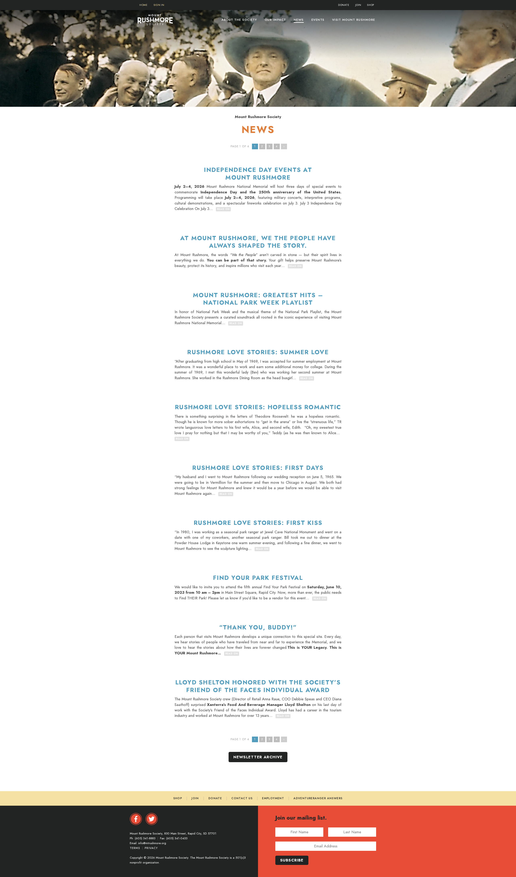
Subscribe (292, 860)
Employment (273, 798)
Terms (135, 848)
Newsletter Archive (258, 757)
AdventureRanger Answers (317, 798)
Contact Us (242, 798)
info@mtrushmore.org (152, 843)
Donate (215, 798)
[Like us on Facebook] (136, 819)
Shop (177, 798)
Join (195, 798)
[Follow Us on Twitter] (152, 819)
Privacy (151, 848)
